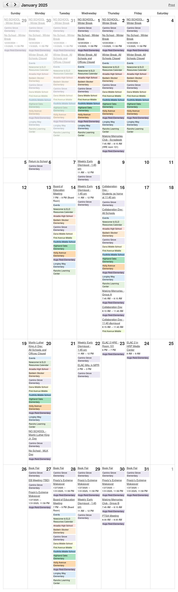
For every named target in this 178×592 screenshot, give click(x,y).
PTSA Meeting (110, 515)
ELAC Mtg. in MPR (88, 365)
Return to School (38, 161)
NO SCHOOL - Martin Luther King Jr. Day (39, 434)
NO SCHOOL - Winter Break (12, 21)
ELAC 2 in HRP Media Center (133, 346)
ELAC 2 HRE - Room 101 (110, 344)
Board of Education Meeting (58, 189)
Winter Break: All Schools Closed (38, 56)
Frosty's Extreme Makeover (38, 494)
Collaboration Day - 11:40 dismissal (113, 321)
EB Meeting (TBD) (39, 480)
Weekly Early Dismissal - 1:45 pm (87, 164)
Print (171, 5)
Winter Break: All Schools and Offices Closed (62, 58)
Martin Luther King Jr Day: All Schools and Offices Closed (37, 348)
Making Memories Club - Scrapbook (112, 137)
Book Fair (34, 468)
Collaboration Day (112, 307)
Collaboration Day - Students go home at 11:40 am (112, 191)
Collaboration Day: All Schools (112, 211)
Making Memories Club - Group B (112, 501)
